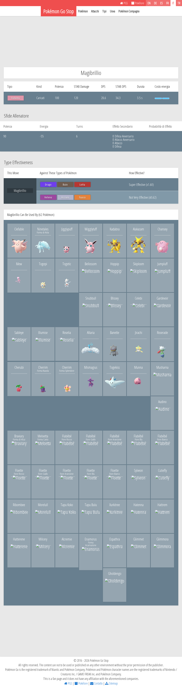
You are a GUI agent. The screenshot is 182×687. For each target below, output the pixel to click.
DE (155, 3)
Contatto (98, 683)
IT (173, 3)
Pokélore (83, 683)
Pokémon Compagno (128, 11)
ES (161, 3)
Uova (112, 11)
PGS (69, 683)
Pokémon (83, 11)
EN (149, 3)
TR (179, 3)
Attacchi (95, 11)
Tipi (104, 11)
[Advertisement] (91, 41)
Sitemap (113, 683)
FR (167, 3)
